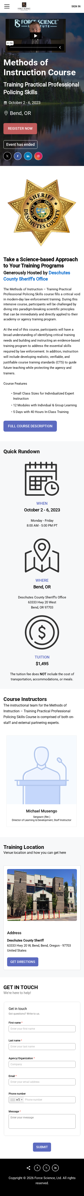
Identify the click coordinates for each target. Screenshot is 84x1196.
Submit (42, 1147)
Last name (15, 1040)
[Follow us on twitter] (7, 156)
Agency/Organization (22, 1058)
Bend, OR (20, 113)
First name (15, 1022)
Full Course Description (30, 426)
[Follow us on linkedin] (28, 156)
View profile (18, 799)
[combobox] (16, 1100)
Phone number (17, 1093)
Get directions (22, 962)
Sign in (76, 6)
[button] (7, 6)
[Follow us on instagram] (38, 156)
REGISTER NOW (20, 129)
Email (13, 1076)
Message (15, 1111)
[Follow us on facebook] (18, 156)
